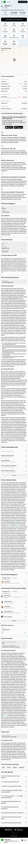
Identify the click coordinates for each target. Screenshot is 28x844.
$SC (9, 525)
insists (5, 715)
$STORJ (17, 525)
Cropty (15, 796)
